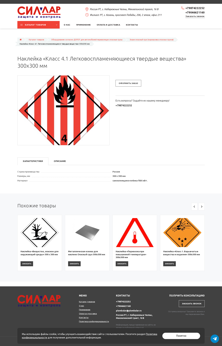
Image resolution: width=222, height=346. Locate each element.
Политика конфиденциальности (94, 321)
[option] (39, 243)
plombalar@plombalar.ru (129, 310)
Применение (84, 310)
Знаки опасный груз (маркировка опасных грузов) (152, 40)
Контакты (83, 317)
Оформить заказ (128, 83)
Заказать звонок (195, 16)
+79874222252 (195, 8)
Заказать (26, 264)
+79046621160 (195, 12)
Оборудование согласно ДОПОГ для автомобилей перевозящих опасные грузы (86, 40)
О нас (81, 306)
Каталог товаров (36, 40)
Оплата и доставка (88, 313)
